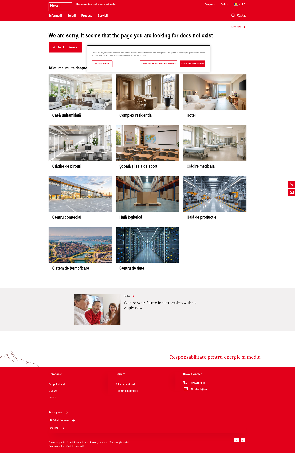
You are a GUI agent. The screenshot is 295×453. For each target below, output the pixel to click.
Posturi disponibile (127, 390)
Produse (86, 15)
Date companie (57, 442)
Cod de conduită (75, 446)
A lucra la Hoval (125, 384)
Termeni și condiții (119, 442)
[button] (65, 47)
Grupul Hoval (57, 384)
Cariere (224, 4)
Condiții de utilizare (77, 442)
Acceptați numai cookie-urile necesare (158, 63)
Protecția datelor (99, 442)
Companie (210, 4)
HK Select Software (59, 420)
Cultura (53, 390)
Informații (55, 15)
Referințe (53, 428)
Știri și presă (55, 412)
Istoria (52, 397)
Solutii (71, 15)
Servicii (103, 15)
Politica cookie (57, 446)
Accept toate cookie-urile (192, 63)
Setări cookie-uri (102, 63)
